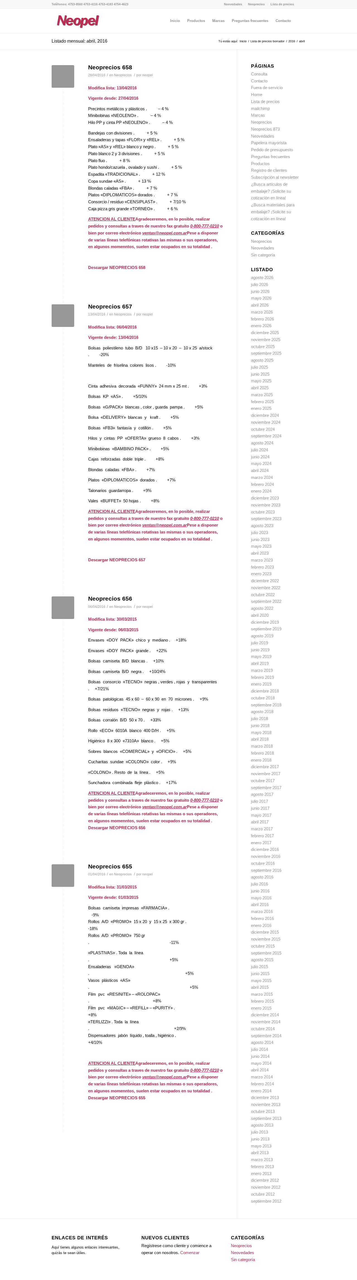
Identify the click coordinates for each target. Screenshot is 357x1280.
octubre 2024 (263, 429)
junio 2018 (260, 725)
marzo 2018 (262, 746)
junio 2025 (260, 374)
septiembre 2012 (266, 1201)
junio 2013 (260, 1139)
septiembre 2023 (266, 518)
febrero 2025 (262, 401)
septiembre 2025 (266, 353)
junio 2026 (260, 291)
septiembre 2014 (266, 1035)
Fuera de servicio (267, 87)
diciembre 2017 (265, 766)
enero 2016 (261, 925)
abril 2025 (260, 387)
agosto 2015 (262, 959)
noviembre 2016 (265, 856)
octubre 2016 (263, 863)
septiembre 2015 (266, 953)
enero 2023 (261, 573)
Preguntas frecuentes (270, 156)
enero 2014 (261, 1090)
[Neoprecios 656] (63, 607)
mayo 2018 (261, 732)
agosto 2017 (262, 794)
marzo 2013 (262, 1159)
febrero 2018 (262, 753)
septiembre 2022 (266, 601)
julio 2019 (259, 642)
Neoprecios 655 (110, 866)
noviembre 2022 (265, 587)
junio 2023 (260, 539)
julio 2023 (259, 532)
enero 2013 (261, 1173)
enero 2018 (261, 760)
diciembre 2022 (265, 580)
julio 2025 (259, 367)
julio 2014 (259, 1049)
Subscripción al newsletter (275, 177)
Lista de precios (282, 4)
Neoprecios (256, 4)
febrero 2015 (262, 1001)
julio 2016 (259, 884)
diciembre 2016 (265, 849)
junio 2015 (260, 973)
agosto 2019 (262, 635)
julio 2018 (259, 718)
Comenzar (189, 1252)
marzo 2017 (262, 828)
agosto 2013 (262, 1125)
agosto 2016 (262, 877)
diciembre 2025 (265, 332)
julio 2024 (259, 449)
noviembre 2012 (265, 1187)
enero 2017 (261, 842)
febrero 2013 (262, 1166)
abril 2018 (260, 739)
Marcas (258, 115)
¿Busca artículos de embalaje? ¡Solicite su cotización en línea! (271, 191)
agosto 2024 (262, 442)
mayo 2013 (261, 1146)
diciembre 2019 (265, 622)
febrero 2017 (262, 835)
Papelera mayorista (268, 142)
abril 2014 (260, 1070)
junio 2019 (260, 649)
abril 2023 (260, 553)
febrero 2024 (262, 484)
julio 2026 (259, 284)
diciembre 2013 (265, 1097)
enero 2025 (261, 408)
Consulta (259, 74)
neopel (147, 75)
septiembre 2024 (266, 436)
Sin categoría (263, 255)
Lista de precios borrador (267, 41)
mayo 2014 (261, 1063)
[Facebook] (301, 4)
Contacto (259, 81)
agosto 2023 (262, 525)
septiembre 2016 (266, 870)
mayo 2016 (261, 897)
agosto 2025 (262, 360)
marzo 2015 (262, 994)
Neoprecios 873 (265, 129)
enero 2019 (261, 684)
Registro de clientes (269, 170)
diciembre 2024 (265, 415)
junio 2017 (260, 808)
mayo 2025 (261, 380)
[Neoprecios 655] (63, 875)
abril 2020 (260, 615)
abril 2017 (260, 821)
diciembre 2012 (265, 1180)
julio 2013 (259, 1132)
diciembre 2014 (265, 1014)
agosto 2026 (262, 277)
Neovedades (233, 4)
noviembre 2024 (265, 422)
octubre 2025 (263, 346)
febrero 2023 (262, 567)
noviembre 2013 (265, 1104)
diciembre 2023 (265, 498)
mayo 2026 (261, 298)
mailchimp (260, 108)
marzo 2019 (262, 670)
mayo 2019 (261, 656)
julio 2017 (259, 801)
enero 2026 (261, 325)
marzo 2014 (262, 1077)
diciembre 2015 (265, 932)
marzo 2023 (262, 560)
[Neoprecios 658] (63, 76)
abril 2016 (260, 904)
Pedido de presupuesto (272, 149)
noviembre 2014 (265, 1021)
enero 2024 (261, 491)
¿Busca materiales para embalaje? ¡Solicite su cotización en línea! (273, 211)
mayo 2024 (261, 463)
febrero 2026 (262, 319)
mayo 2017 (261, 815)
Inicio (243, 41)
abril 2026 (260, 305)
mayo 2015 (261, 980)
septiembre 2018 (266, 705)
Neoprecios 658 (110, 67)
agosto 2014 (262, 1042)
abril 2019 (260, 663)
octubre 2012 (263, 1194)
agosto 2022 (262, 608)
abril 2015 (260, 987)
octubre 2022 (263, 594)
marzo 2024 (262, 477)
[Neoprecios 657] (63, 315)
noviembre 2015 (265, 939)
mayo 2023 (261, 546)
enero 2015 (261, 1008)
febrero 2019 (262, 677)
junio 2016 (260, 891)
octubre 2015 (263, 946)
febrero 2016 (262, 918)
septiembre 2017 (266, 787)
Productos (260, 163)
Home (256, 94)
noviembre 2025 (265, 339)
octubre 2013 (263, 1111)
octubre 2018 (263, 698)
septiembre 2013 (266, 1118)
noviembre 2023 (265, 505)
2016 (291, 41)
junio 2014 (260, 1056)
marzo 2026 (262, 312)
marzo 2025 (262, 394)
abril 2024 (260, 470)
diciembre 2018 (265, 691)
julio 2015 (259, 966)
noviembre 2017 (265, 773)
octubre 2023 (263, 512)
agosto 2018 (262, 711)
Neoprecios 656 (110, 598)
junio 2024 (260, 456)
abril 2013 (260, 1152)
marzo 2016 (262, 911)
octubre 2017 (263, 780)
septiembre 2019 (266, 628)
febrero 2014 (262, 1083)
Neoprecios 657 (110, 306)
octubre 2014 (263, 1028)
